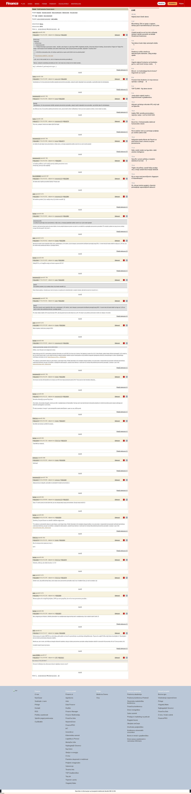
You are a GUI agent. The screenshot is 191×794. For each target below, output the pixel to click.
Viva (98, 698)
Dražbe (68, 708)
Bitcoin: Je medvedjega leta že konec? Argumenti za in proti (144, 72)
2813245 (36, 499)
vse (36, 16)
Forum (44, 4)
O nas (37, 694)
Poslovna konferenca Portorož (138, 698)
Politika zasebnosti (41, 715)
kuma (34, 76)
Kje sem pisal (73, 12)
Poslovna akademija (134, 694)
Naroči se (161, 3)
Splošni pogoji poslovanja (44, 718)
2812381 (36, 301)
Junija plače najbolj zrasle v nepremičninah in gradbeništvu (142, 96)
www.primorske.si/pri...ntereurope (42, 364)
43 (39, 29)
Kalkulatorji (64, 4)
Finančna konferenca (134, 706)
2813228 (36, 460)
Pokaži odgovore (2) (122, 251)
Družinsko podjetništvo (135, 727)
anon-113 (35, 32)
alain (34, 194)
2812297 (58, 160)
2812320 (36, 178)
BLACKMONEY (37, 176)
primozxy (35, 457)
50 (50, 29)
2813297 (58, 613)
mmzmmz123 (36, 96)
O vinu (68, 756)
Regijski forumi (132, 720)
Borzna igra (162, 694)
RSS (36, 711)
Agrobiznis (69, 698)
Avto (67, 701)
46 (44, 29)
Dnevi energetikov (133, 710)
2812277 (36, 121)
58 (58, 29)
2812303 (36, 160)
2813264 (36, 517)
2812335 (36, 196)
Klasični (39, 12)
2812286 (36, 141)
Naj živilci (69, 749)
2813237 (36, 480)
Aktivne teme (65, 12)
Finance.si (69, 694)
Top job (68, 776)
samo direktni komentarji (43, 19)
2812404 (36, 377)
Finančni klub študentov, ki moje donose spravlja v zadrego (145, 81)
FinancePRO (70, 725)
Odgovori (117, 35)
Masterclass (76, 4)
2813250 (58, 517)
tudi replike (54, 19)
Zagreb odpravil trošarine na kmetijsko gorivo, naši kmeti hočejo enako (144, 63)
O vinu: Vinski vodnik (165, 715)
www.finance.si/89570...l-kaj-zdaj (44, 55)
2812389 (36, 325)
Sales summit (132, 713)
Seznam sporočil (46, 12)
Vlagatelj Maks (71, 783)
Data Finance (70, 704)
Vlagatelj (172, 3)
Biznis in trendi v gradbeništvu (137, 736)
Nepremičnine (71, 722)
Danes (30, 4)
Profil (38, 9)
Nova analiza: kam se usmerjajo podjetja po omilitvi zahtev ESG (145, 132)
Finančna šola (71, 718)
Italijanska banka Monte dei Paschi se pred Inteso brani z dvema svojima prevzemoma (144, 141)
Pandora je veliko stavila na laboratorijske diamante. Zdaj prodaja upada (144, 53)
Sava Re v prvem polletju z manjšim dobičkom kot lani (143, 160)
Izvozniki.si (69, 732)
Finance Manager (72, 711)
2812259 (36, 79)
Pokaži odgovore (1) (122, 70)
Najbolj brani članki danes (140, 17)
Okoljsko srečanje (133, 723)
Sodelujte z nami (41, 701)
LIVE (23, 4)
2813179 (36, 421)
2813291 (36, 595)
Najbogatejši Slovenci (73, 745)
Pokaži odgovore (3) (122, 151)
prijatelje (40, 16)
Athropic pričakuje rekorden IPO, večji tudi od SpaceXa (145, 105)
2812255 (36, 35)
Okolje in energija (72, 752)
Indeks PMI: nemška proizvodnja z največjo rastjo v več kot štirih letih (143, 114)
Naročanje (38, 698)
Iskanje (52, 9)
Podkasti (52, 4)
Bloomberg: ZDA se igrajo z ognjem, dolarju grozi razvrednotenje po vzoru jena (145, 24)
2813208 (36, 440)
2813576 (36, 657)
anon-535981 (36, 655)
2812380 (36, 280)
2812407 (36, 396)
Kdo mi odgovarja (56, 12)
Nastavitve (43, 9)
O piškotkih (39, 722)
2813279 (36, 540)
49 (49, 29)
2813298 (36, 613)
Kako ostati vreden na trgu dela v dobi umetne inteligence (144, 151)
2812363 (36, 240)
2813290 (58, 595)
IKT (67, 728)
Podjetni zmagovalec (73, 763)
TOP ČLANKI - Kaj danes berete (142, 89)
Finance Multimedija (73, 715)
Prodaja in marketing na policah (138, 717)
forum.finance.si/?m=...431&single (57, 357)
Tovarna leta (70, 769)
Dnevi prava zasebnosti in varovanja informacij (136, 740)
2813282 (36, 560)
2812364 (36, 260)
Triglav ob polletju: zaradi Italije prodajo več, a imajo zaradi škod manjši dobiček (145, 168)
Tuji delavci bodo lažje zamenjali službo (145, 43)
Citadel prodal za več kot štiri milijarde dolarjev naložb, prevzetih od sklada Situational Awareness (144, 34)
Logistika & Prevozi (72, 739)
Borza (37, 4)
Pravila (48, 9)
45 (42, 29)
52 (54, 29)
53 (56, 29)
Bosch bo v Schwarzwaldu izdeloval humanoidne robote (143, 123)
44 (40, 29)
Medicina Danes (102, 694)
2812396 (36, 343)
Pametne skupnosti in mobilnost (77, 759)
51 (52, 29)
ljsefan (34, 213)
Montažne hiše (71, 742)
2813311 (36, 633)
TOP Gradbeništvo (72, 773)
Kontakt (37, 708)
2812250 (64, 35)
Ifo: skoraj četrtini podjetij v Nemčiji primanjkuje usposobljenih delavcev (143, 186)
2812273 (36, 98)
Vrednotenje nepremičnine (167, 698)
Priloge (37, 704)
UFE (34, 630)
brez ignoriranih (48, 16)
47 (45, 29)
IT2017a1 (57, 35)
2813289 (36, 577)
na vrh (80, 72)
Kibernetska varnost (73, 735)
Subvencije (70, 766)
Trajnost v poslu (71, 780)
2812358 (36, 216)
